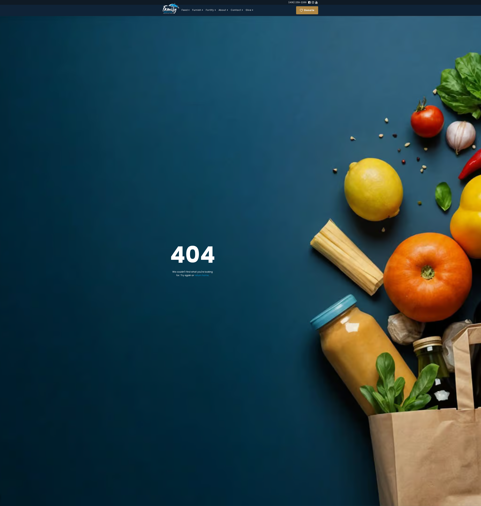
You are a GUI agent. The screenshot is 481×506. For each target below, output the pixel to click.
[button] (186, 10)
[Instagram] (313, 2)
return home (202, 275)
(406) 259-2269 (297, 3)
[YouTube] (316, 2)
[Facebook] (309, 2)
